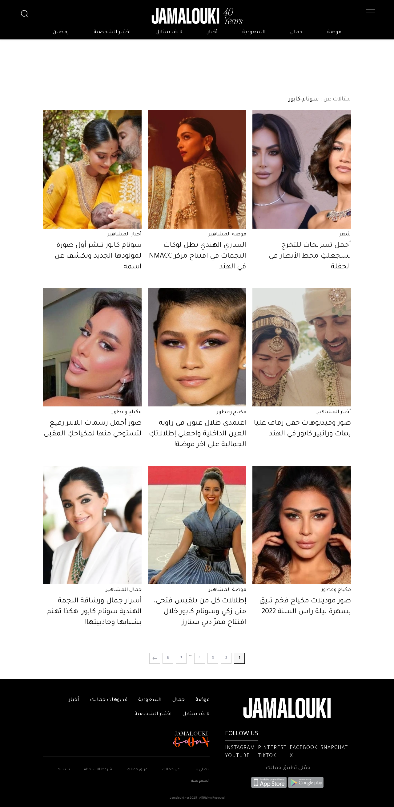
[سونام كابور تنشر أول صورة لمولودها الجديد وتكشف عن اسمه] (92, 169)
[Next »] (154, 658)
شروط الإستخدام (97, 770)
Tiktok (267, 756)
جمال (296, 32)
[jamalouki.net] (197, 16)
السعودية (254, 32)
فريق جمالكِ (137, 770)
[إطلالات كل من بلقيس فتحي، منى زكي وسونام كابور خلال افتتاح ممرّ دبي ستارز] (197, 525)
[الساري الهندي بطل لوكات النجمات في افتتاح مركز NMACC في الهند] (197, 169)
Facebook (303, 748)
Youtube (237, 756)
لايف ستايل (169, 32)
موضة (334, 32)
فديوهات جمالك (108, 700)
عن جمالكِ (171, 770)
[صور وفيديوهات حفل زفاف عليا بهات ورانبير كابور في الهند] (301, 347)
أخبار (212, 32)
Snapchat (334, 748)
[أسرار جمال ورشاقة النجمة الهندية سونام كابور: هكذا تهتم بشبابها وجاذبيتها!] (92, 525)
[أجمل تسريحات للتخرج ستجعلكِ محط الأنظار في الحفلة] (301, 169)
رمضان (61, 32)
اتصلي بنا (202, 770)
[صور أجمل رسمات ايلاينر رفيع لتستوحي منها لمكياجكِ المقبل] (92, 347)
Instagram (240, 748)
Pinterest (272, 748)
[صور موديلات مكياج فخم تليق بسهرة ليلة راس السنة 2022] (301, 525)
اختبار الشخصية (112, 32)
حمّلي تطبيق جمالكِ (288, 768)
